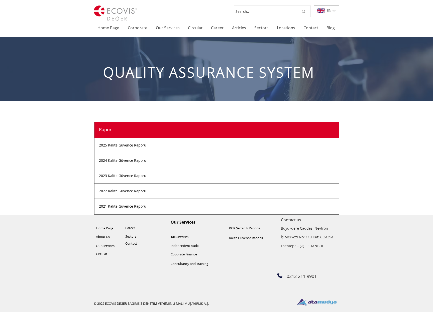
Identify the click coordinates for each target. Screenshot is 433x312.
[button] (138, 28)
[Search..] (303, 11)
